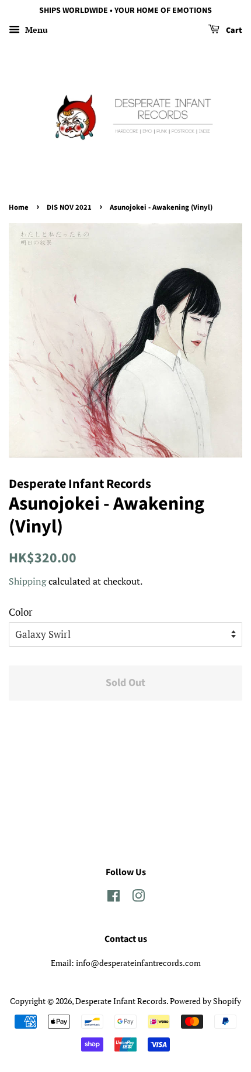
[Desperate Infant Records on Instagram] (138, 897)
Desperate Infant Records (120, 1000)
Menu (35, 29)
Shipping (27, 581)
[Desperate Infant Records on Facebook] (113, 897)
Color (21, 612)
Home (19, 207)
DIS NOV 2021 (69, 207)
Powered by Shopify (205, 1000)
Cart (233, 30)
